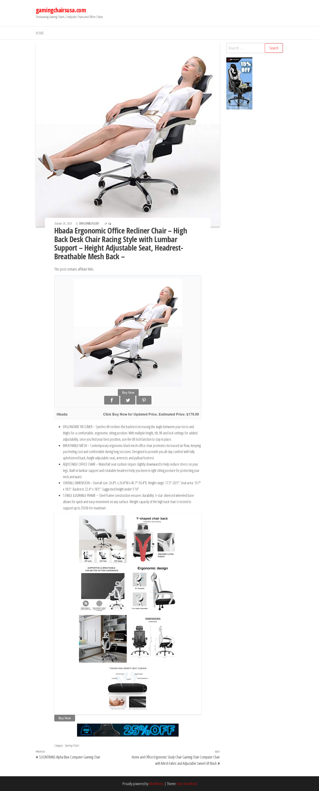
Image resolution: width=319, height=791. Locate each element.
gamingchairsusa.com (61, 10)
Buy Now (128, 392)
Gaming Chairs (72, 745)
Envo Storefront (187, 783)
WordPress (156, 783)
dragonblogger (89, 223)
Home (40, 33)
